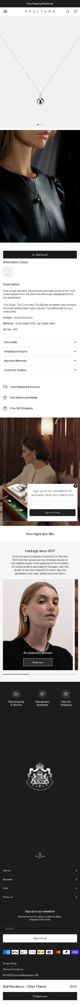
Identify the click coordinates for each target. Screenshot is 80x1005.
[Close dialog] (76, 486)
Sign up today (52, 512)
